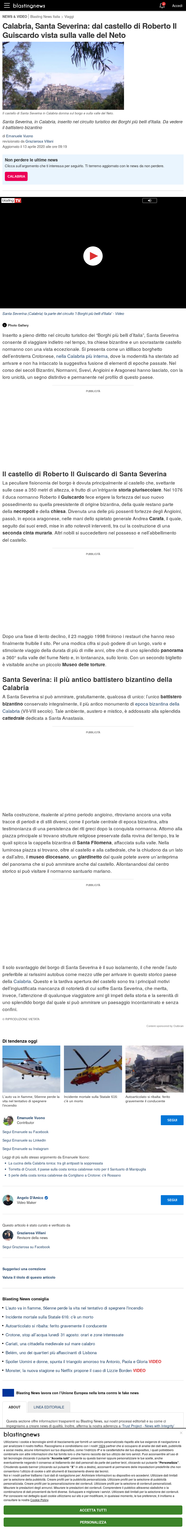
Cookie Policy (39, 1500)
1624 (102, 1446)
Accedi (177, 5)
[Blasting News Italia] (29, 6)
